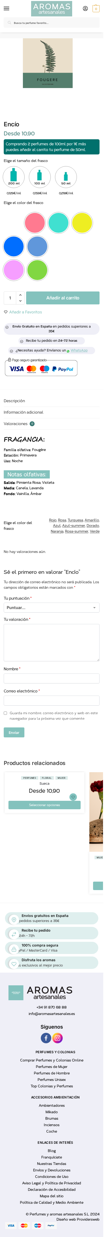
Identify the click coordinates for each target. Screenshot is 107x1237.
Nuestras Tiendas (51, 1164)
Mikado (52, 1112)
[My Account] (85, 8)
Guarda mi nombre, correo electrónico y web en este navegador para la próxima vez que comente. (54, 716)
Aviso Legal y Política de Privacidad (51, 1183)
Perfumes (29, 778)
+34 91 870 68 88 (52, 1007)
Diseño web (66, 1219)
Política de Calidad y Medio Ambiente (51, 1203)
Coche (51, 1132)
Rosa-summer (76, 531)
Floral (47, 778)
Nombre (12, 669)
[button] (95, 8)
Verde (95, 531)
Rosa (62, 520)
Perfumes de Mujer (51, 1067)
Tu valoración (17, 619)
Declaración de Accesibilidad (52, 1190)
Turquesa (75, 520)
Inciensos (51, 1125)
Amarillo (92, 520)
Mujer (62, 778)
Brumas (51, 1119)
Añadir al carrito (62, 297)
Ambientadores (52, 1106)
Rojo (52, 520)
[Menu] (7, 8)
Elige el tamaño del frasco (26, 161)
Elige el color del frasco (23, 203)
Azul (57, 525)
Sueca (45, 783)
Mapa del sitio (51, 1196)
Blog (52, 1151)
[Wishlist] (73, 797)
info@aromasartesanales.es (52, 1014)
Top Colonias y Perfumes (52, 1086)
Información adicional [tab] (23, 412)
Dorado (93, 525)
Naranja (57, 531)
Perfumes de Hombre (52, 1073)
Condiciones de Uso (51, 1177)
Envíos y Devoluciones (51, 1170)
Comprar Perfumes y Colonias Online (51, 1060)
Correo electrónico (22, 691)
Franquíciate (51, 1157)
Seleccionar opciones (44, 805)
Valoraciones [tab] (18, 424)
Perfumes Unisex (52, 1080)
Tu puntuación (18, 598)
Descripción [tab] (14, 401)
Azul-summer (73, 525)
